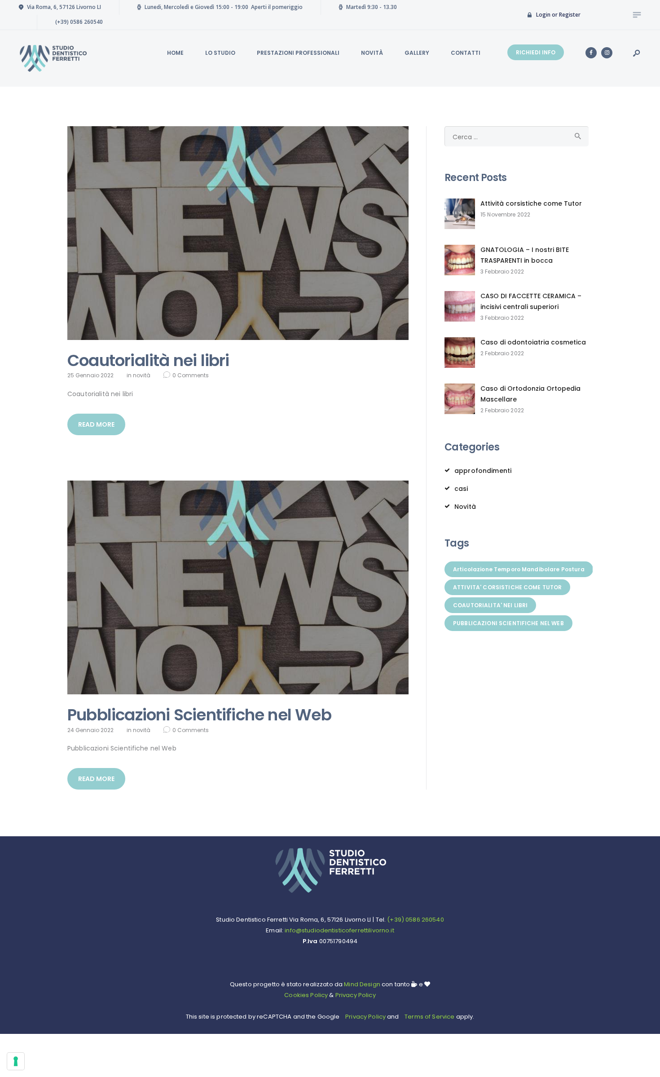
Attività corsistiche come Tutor (531, 203)
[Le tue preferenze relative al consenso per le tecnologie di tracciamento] (15, 1061)
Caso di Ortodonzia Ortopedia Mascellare (530, 394)
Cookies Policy (306, 995)
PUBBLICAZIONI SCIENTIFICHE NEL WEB (508, 623)
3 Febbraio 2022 (502, 271)
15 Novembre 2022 (505, 214)
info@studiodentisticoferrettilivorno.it (339, 930)
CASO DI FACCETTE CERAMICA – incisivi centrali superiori (530, 301)
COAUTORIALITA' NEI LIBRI (490, 605)
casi (461, 488)
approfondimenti (482, 470)
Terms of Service (429, 1016)
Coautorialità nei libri (148, 360)
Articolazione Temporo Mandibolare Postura (519, 569)
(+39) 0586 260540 (415, 919)
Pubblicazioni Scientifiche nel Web (199, 715)
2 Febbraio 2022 (502, 353)
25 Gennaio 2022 (90, 375)
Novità (141, 375)
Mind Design (361, 984)
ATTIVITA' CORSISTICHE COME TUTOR (507, 587)
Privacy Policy (355, 995)
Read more (96, 424)
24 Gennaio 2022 (90, 730)
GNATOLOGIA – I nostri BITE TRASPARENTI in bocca (524, 255)
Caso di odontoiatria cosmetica (533, 342)
